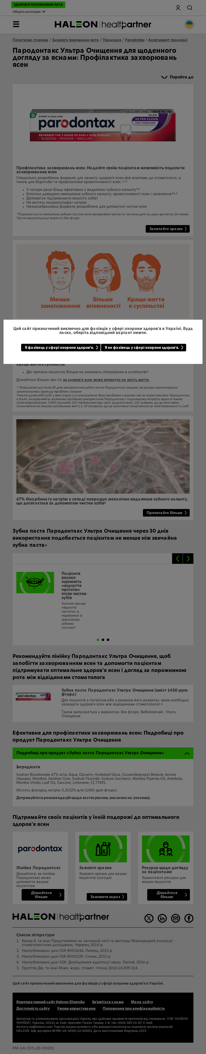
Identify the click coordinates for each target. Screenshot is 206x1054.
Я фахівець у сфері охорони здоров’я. (59, 348)
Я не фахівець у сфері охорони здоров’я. (142, 348)
